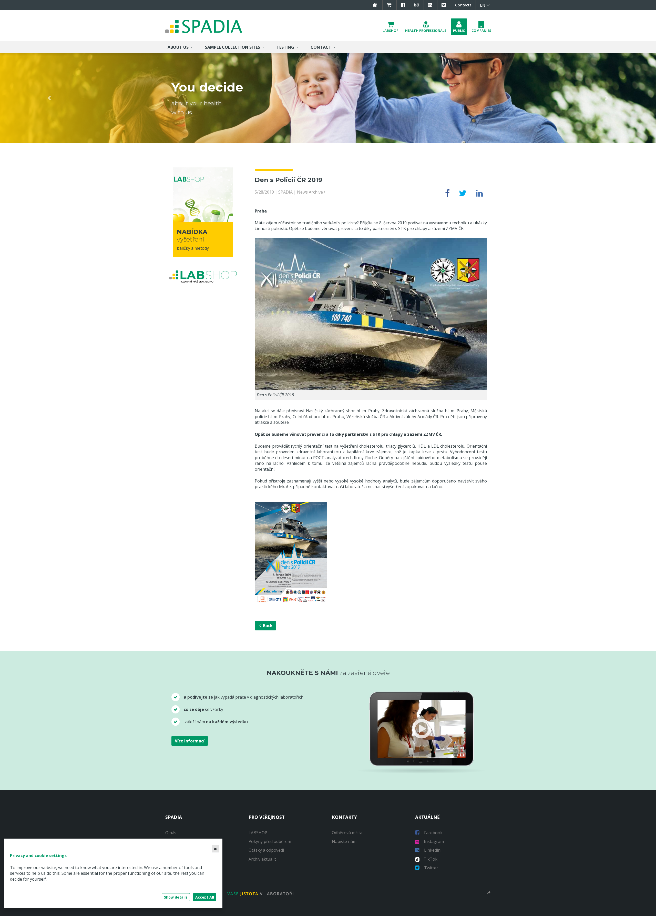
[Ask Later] (215, 849)
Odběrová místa (347, 833)
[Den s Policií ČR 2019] (371, 313)
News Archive (310, 192)
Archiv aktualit (262, 859)
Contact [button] (321, 47)
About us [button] (179, 47)
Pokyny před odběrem (270, 841)
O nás (170, 833)
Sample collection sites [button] (233, 47)
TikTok (428, 859)
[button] (390, 26)
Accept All (204, 897)
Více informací (189, 741)
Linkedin (431, 850)
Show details (176, 897)
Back (267, 625)
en (483, 5)
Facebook (433, 833)
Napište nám (344, 841)
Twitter (430, 868)
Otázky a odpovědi (266, 850)
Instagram (433, 841)
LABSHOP (258, 833)
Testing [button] (285, 47)
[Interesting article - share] (447, 194)
